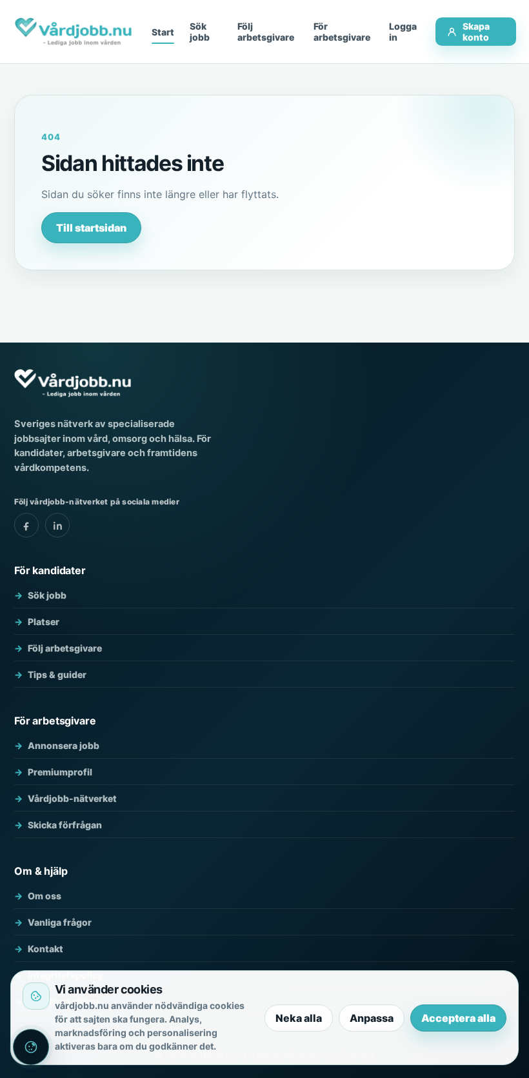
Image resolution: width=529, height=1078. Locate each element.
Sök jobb (200, 32)
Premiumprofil (60, 771)
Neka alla (298, 1018)
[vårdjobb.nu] (73, 31)
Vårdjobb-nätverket (72, 798)
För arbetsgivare (342, 32)
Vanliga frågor (60, 922)
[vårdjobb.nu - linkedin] (57, 525)
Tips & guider (57, 674)
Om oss (44, 895)
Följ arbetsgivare (265, 32)
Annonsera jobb (63, 745)
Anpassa (372, 1018)
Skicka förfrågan (65, 824)
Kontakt (45, 948)
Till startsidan (91, 227)
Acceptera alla (458, 1018)
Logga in (403, 32)
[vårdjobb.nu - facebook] (26, 525)
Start (163, 31)
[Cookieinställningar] (31, 1047)
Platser (43, 621)
